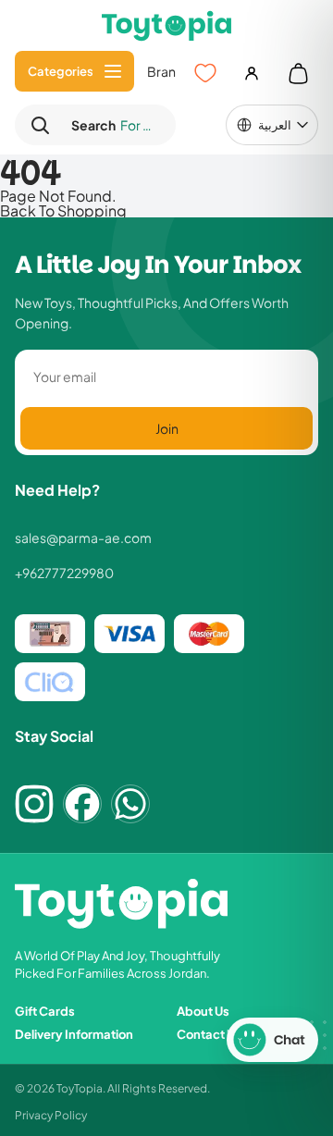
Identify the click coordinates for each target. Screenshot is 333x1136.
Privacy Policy (51, 1114)
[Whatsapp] (130, 803)
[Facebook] (82, 803)
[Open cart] (298, 73)
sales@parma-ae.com (83, 537)
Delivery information (74, 1034)
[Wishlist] (205, 73)
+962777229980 (64, 572)
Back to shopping (63, 210)
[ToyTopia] (166, 25)
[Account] (251, 73)
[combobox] (111, 125)
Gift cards (45, 1011)
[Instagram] (34, 803)
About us (203, 1011)
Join (167, 427)
